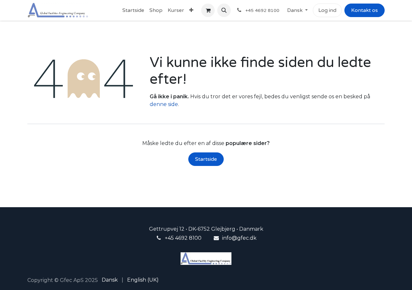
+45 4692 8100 (183, 238)
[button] (224, 10)
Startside (206, 159)
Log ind (327, 10)
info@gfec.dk (239, 238)
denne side (164, 104)
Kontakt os (364, 10)
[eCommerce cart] (208, 10)
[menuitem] (133, 10)
